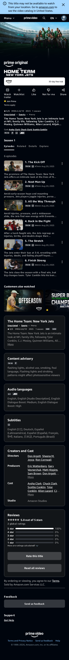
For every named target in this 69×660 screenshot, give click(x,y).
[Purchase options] (62, 163)
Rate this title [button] (34, 556)
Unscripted (9, 114)
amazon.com (46, 7)
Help (57, 640)
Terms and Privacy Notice (20, 640)
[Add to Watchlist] (19, 90)
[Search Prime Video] (44, 18)
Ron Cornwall (44, 459)
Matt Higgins (50, 469)
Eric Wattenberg (37, 466)
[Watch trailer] (7, 90)
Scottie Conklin (40, 129)
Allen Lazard (45, 490)
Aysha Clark (14, 129)
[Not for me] (48, 90)
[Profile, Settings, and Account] (64, 18)
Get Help (9, 620)
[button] (23, 546)
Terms (55, 580)
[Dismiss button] (63, 4)
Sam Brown (34, 473)
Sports (22, 114)
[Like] (34, 90)
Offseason (23, 301)
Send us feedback (44, 640)
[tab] (9, 146)
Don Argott (34, 456)
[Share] (63, 90)
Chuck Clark (26, 129)
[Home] (30, 18)
